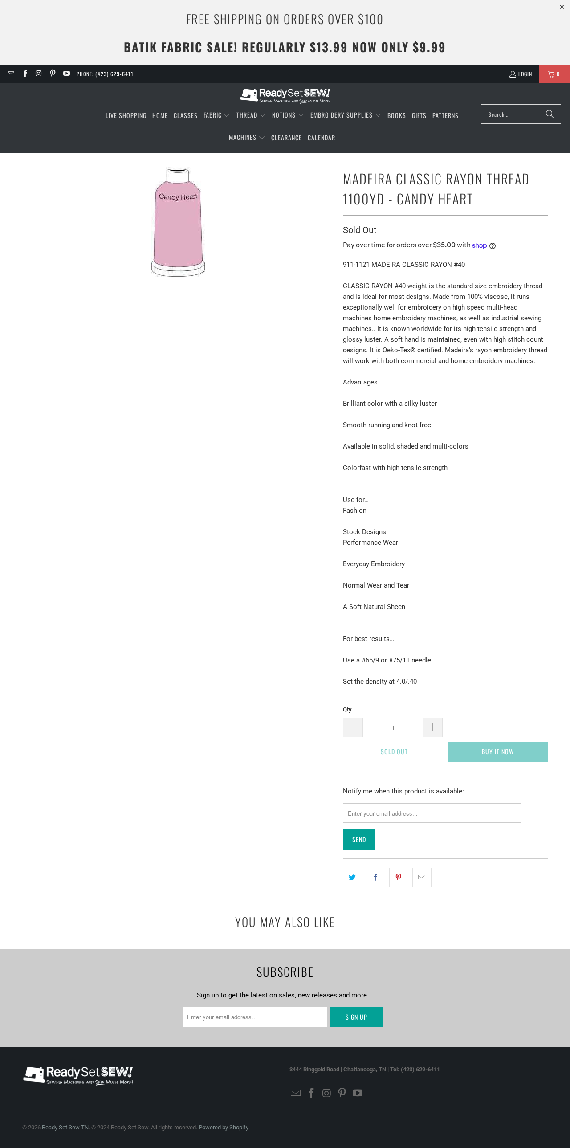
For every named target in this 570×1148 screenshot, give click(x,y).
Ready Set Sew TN (65, 1127)
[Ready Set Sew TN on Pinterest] (52, 74)
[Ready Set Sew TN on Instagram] (38, 74)
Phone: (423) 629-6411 (105, 74)
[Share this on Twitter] (352, 877)
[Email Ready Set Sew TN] (10, 74)
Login (525, 74)
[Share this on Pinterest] (398, 877)
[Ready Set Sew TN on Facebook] (24, 74)
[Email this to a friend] (422, 877)
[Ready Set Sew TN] (285, 95)
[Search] (550, 114)
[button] (217, 115)
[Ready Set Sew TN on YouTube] (66, 74)
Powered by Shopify (223, 1127)
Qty (347, 709)
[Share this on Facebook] (375, 877)
